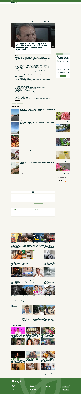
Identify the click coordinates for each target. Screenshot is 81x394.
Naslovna (21, 2)
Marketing (48, 386)
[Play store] (66, 387)
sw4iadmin (19, 55)
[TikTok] (67, 381)
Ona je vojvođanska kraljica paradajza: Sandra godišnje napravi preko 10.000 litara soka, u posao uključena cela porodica (37, 136)
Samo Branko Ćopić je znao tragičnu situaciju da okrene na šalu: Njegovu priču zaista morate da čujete (62, 62)
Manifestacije (61, 2)
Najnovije (27, 2)
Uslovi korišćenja (49, 385)
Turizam (36, 2)
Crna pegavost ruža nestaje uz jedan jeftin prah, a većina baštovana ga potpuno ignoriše (63, 122)
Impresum (48, 387)
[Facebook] (65, 381)
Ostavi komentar (38, 203)
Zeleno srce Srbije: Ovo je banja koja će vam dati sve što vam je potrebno (63, 65)
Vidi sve (63, 75)
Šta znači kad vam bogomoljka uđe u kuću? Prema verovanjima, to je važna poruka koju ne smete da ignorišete (63, 172)
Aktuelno (32, 2)
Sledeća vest (35, 209)
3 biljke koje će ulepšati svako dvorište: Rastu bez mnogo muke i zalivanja (63, 72)
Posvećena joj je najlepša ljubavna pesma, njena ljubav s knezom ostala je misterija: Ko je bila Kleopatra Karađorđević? (63, 58)
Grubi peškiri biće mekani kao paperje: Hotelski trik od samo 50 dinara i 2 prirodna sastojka (37, 163)
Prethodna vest (15, 209)
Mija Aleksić (14, 103)
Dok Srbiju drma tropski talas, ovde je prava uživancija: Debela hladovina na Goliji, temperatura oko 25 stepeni (37, 123)
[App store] (66, 390)
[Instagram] (69, 381)
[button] (48, 55)
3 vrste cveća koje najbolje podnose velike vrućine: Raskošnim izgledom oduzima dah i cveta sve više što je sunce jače (62, 148)
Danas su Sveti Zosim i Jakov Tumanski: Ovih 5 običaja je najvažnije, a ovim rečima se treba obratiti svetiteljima (37, 149)
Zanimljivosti (54, 2)
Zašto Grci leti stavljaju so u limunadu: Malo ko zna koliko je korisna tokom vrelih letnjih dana (62, 160)
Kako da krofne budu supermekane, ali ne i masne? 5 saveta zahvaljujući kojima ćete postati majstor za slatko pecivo (22, 211)
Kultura (41, 2)
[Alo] (12, 0)
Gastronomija (47, 2)
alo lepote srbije (20, 103)
